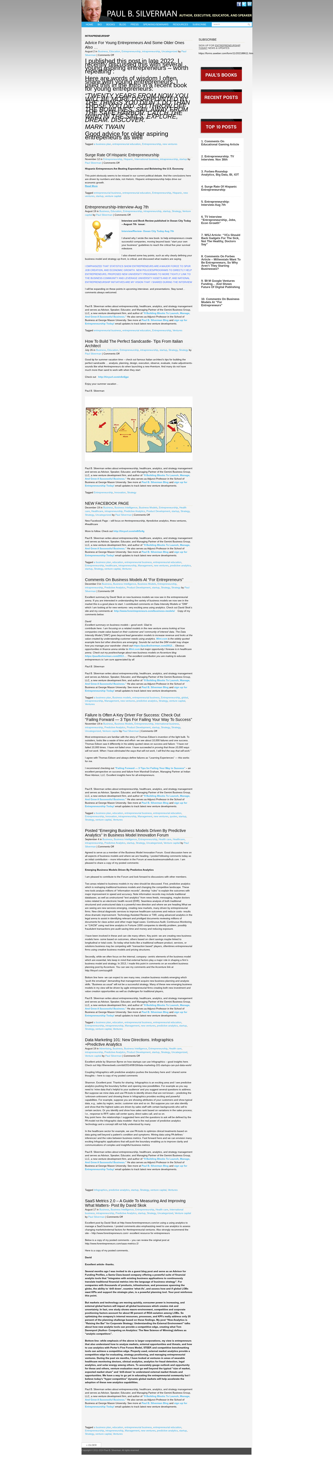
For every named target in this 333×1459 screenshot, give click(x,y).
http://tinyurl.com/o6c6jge (113, 376)
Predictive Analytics (134, 511)
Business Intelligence (126, 507)
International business (146, 159)
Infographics (100, 1190)
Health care (165, 839)
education (117, 562)
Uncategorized (169, 51)
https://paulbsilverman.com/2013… (105, 656)
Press (135, 24)
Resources (180, 24)
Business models (121, 697)
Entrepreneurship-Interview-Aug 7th (117, 207)
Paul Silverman (93, 162)
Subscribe (199, 24)
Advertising (105, 1048)
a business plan (102, 144)
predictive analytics (180, 565)
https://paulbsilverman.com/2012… (153, 645)
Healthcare (97, 511)
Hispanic (128, 159)
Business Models (148, 507)
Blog (122, 24)
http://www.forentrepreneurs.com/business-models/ (144, 611)
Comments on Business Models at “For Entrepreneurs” (134, 579)
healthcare (111, 565)
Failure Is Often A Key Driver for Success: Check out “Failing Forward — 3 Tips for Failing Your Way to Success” (138, 717)
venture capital (113, 196)
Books (110, 24)
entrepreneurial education (126, 144)
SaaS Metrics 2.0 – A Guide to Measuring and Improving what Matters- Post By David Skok (135, 1203)
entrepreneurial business (107, 192)
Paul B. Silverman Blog (155, 320)
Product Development (158, 511)
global (184, 697)
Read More (91, 186)
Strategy (176, 211)
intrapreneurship (151, 51)
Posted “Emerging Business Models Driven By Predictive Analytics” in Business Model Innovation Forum (135, 832)
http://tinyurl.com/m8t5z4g (128, 531)
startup (183, 159)
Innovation (120, 492)
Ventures (177, 330)
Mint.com (161, 638)
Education (114, 51)
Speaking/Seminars (155, 24)
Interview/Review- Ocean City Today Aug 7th (148, 231)
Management (145, 565)
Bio (100, 24)
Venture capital (110, 731)
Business (103, 51)
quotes (173, 816)
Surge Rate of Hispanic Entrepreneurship (122, 155)
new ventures (170, 144)
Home (89, 24)
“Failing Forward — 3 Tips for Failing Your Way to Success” (149, 768)
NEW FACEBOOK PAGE (107, 503)
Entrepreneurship (131, 51)
